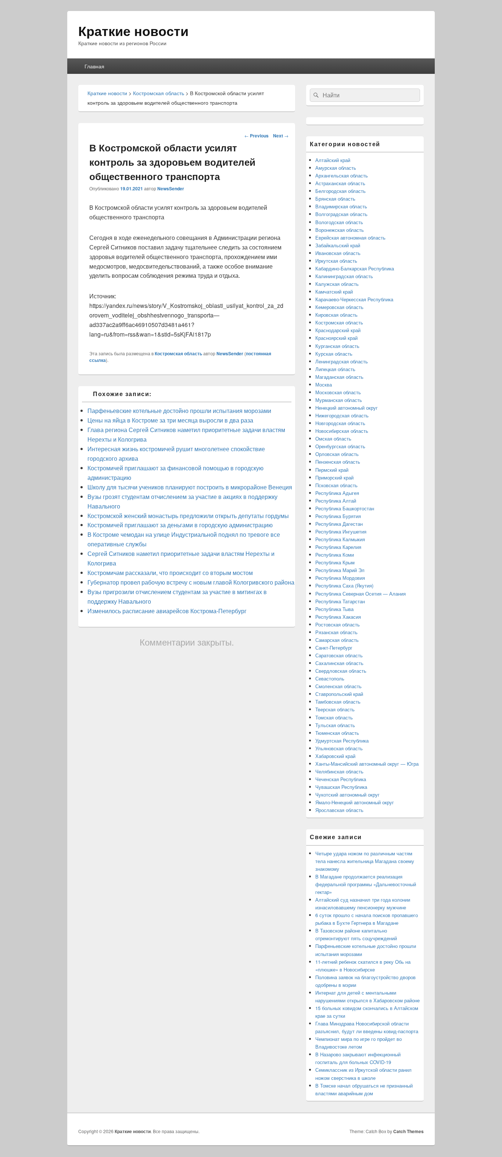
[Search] (315, 95)
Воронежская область (339, 229)
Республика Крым (335, 562)
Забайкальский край (337, 245)
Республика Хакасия (338, 616)
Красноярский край (336, 337)
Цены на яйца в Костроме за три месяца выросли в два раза (170, 420)
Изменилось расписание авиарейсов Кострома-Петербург (167, 611)
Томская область (334, 717)
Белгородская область (340, 190)
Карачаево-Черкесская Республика (354, 299)
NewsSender (170, 188)
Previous (256, 135)
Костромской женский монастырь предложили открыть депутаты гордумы (188, 515)
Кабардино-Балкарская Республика (354, 268)
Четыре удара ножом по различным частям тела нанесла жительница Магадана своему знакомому (364, 861)
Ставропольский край (339, 693)
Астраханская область (340, 183)
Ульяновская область (339, 748)
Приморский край (334, 477)
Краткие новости (133, 30)
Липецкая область (335, 369)
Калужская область (337, 283)
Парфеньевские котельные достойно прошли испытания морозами (179, 410)
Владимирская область (341, 206)
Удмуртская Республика (342, 740)
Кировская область (336, 314)
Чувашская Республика (341, 786)
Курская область (333, 353)
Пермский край (331, 469)
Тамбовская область (338, 701)
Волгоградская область (341, 214)
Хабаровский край (335, 755)
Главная (94, 66)
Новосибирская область (341, 430)
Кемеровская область (339, 306)
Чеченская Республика (340, 779)
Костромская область (178, 353)
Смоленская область (338, 686)
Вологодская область (339, 222)
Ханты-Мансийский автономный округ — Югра (367, 763)
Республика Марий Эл (340, 570)
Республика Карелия (338, 546)
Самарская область (337, 639)
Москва (323, 384)
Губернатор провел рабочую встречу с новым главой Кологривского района (190, 582)
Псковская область (336, 485)
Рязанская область (336, 632)
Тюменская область (337, 732)
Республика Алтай (335, 500)
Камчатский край (334, 291)
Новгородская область (340, 423)
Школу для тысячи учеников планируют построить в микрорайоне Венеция (189, 487)
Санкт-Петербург (333, 647)
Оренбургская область (340, 446)
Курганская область (337, 345)
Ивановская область (338, 252)
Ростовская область (337, 624)
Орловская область (337, 453)
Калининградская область (344, 276)
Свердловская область (340, 670)
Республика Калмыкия (340, 539)
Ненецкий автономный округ (346, 407)
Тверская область (335, 709)
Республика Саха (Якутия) (344, 585)
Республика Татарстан (340, 601)
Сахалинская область (339, 663)
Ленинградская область (341, 361)
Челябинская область (339, 771)
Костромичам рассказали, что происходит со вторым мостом (170, 572)
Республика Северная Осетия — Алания (360, 593)
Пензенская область (337, 461)
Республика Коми (334, 554)
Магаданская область (339, 376)
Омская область (333, 438)
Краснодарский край (338, 330)
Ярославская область (339, 809)
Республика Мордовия (340, 577)
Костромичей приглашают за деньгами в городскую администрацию (180, 525)
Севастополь (329, 678)
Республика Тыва (334, 609)
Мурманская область (338, 399)
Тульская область (335, 725)
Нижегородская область (342, 415)
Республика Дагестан (339, 523)
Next (280, 135)
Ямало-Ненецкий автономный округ (354, 802)
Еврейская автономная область (350, 237)
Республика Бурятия (338, 516)
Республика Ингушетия (340, 531)
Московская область (338, 392)
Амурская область (335, 167)
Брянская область (335, 198)
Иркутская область (336, 260)
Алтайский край (332, 160)
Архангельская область (341, 175)
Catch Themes (408, 1131)
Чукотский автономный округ (347, 794)
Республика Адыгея (337, 492)
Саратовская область (339, 655)
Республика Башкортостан (344, 508)
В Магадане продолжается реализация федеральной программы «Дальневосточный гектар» (365, 884)
